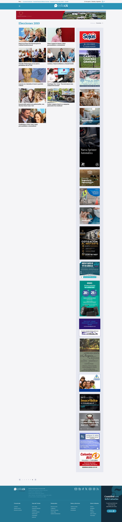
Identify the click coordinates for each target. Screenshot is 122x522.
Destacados (54, 503)
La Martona (53, 508)
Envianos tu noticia (18, 510)
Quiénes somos (17, 508)
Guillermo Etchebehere (55, 513)
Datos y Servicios (75, 503)
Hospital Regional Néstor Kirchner (41, 1)
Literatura (92, 511)
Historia (91, 506)
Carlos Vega (53, 511)
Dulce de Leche (54, 506)
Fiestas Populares (35, 511)
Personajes (92, 515)
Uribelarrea (34, 510)
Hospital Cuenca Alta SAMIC (57, 1)
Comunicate (17, 503)
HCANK (66, 1)
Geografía (92, 508)
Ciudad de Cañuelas (36, 508)
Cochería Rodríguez (27, 1)
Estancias (34, 517)
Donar (110, 511)
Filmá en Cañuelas (54, 510)
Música (91, 510)
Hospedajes (34, 515)
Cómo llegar (34, 506)
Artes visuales (93, 513)
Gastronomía (34, 513)
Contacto (16, 506)
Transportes (73, 508)
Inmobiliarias (73, 510)
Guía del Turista (36, 503)
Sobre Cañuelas (94, 503)
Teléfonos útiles (74, 506)
